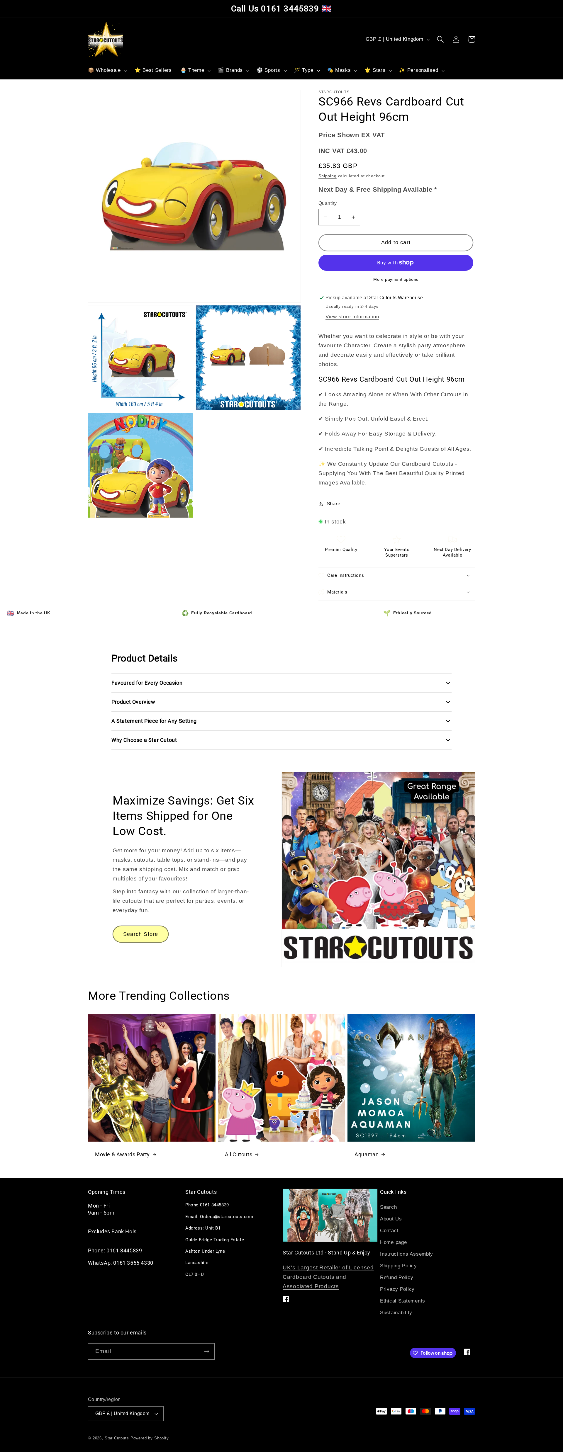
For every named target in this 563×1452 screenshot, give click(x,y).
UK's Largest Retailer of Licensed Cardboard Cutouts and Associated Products (328, 1276)
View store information (352, 316)
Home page (393, 1242)
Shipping (327, 176)
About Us (391, 1219)
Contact (389, 1230)
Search (388, 1207)
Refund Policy (396, 1277)
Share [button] (333, 503)
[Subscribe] (206, 1351)
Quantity (327, 203)
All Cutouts (238, 1154)
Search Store (140, 934)
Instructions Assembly (406, 1254)
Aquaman (367, 1154)
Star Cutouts (117, 1438)
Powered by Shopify (149, 1438)
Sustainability (396, 1312)
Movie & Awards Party (122, 1154)
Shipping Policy (398, 1266)
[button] (107, 70)
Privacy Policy (397, 1289)
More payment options (395, 279)
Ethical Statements (402, 1301)
